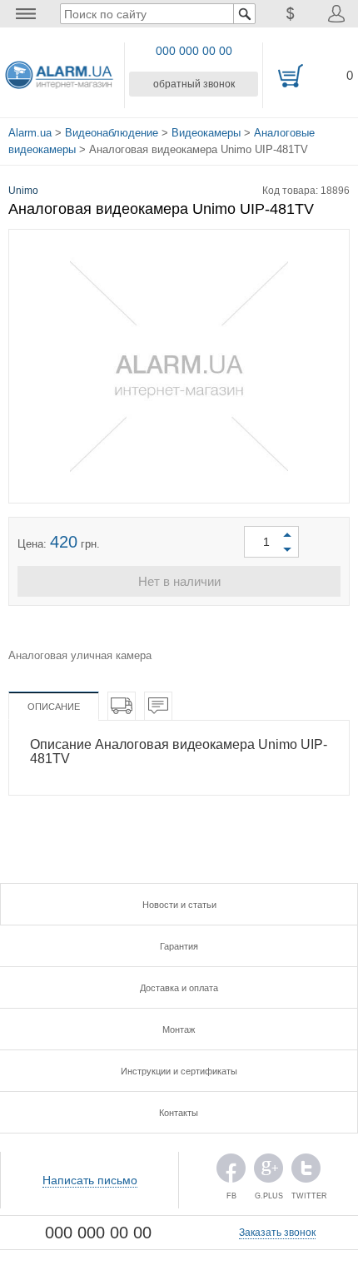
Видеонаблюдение (111, 133)
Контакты (178, 1113)
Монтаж (178, 1029)
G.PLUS (268, 1172)
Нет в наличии (179, 581)
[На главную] (59, 75)
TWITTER (306, 1172)
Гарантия (179, 946)
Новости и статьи (179, 905)
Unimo (23, 190)
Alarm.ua (30, 133)
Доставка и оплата (179, 988)
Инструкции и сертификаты (179, 1071)
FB (231, 1172)
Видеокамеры (206, 133)
